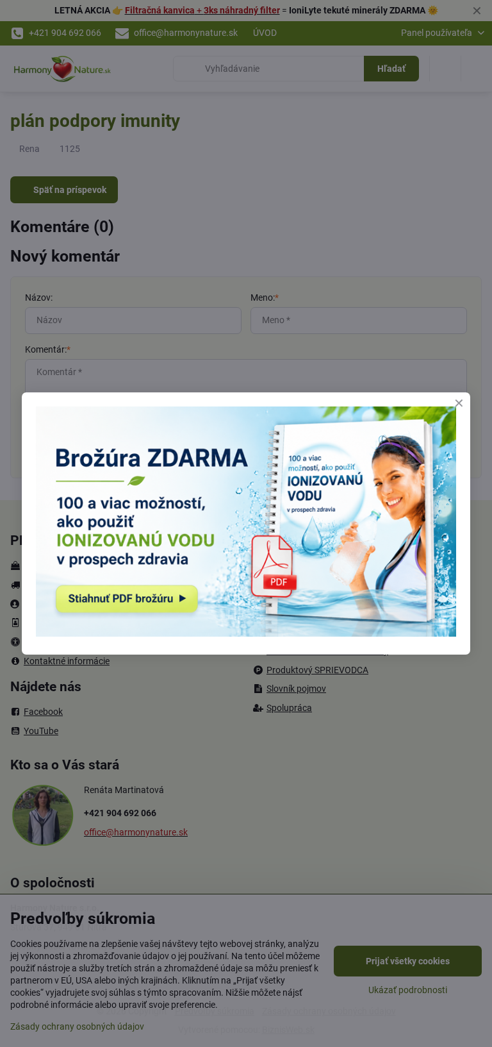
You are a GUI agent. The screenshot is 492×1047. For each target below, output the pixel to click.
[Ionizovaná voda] (246, 633)
